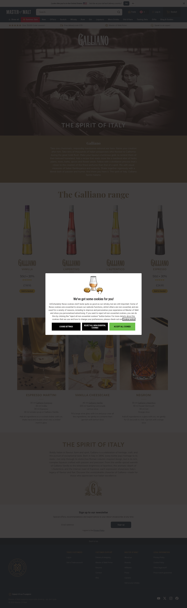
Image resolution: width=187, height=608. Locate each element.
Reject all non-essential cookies (95, 326)
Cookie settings (66, 326)
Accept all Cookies (122, 326)
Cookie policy (129, 319)
